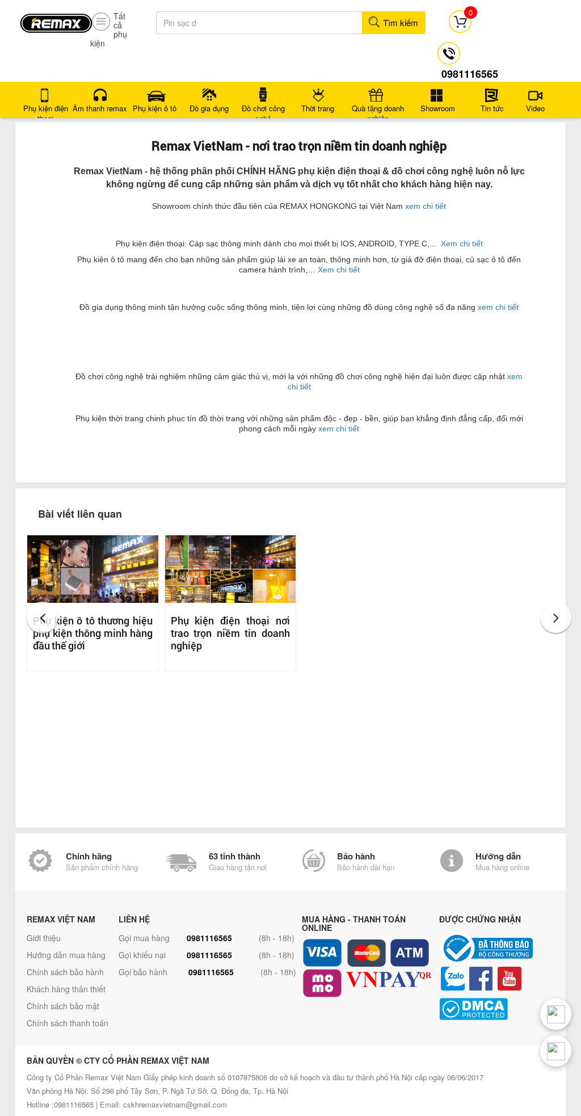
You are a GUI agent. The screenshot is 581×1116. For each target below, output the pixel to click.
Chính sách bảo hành (65, 971)
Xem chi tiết (462, 243)
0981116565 (209, 937)
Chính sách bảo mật (63, 1006)
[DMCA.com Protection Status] (505, 1009)
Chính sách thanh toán (67, 1023)
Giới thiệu (44, 937)
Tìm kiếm (399, 22)
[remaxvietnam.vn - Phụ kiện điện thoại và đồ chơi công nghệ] (56, 19)
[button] (42, 617)
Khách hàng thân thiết (66, 989)
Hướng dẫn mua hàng (66, 954)
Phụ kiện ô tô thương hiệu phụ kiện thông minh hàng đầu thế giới (93, 633)
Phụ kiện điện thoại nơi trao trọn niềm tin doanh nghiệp (230, 633)
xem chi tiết (425, 206)
